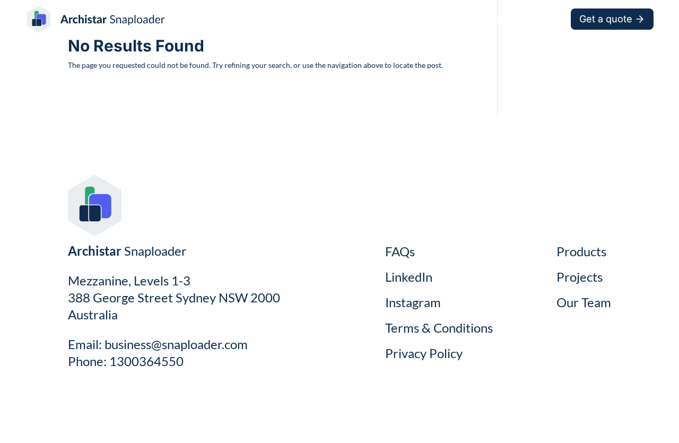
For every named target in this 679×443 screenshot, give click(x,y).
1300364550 (146, 361)
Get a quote (605, 18)
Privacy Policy (424, 353)
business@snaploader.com (176, 344)
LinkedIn (408, 276)
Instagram (413, 302)
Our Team (535, 18)
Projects (426, 18)
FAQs (400, 251)
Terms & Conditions (439, 327)
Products (478, 18)
